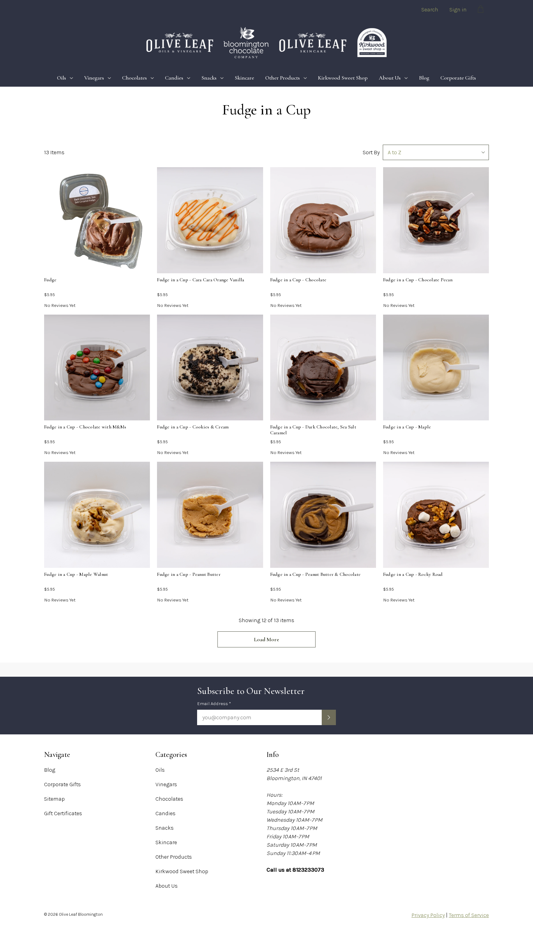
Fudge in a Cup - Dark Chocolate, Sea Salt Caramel (313, 430)
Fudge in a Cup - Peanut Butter (189, 574)
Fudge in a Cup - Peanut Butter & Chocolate (315, 574)
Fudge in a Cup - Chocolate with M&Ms (85, 427)
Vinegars (94, 77)
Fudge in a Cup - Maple (407, 427)
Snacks (209, 77)
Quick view (97, 205)
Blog (424, 77)
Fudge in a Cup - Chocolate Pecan (417, 280)
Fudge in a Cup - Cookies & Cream (193, 427)
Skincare (244, 77)
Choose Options (101, 244)
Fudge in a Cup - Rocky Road (413, 574)
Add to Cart (210, 243)
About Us (390, 77)
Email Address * (214, 703)
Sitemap (54, 798)
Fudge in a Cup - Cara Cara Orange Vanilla (200, 280)
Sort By (371, 152)
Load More (266, 639)
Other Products (282, 77)
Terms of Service (469, 915)
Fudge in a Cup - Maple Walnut (76, 574)
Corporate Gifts (458, 77)
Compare (95, 224)
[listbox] (436, 152)
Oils (61, 77)
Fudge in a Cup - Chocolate (298, 280)
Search (429, 9)
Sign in (458, 9)
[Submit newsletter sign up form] (329, 717)
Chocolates (134, 77)
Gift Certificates (63, 813)
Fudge (50, 280)
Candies (174, 77)
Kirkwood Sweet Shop (343, 77)
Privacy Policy (428, 915)
